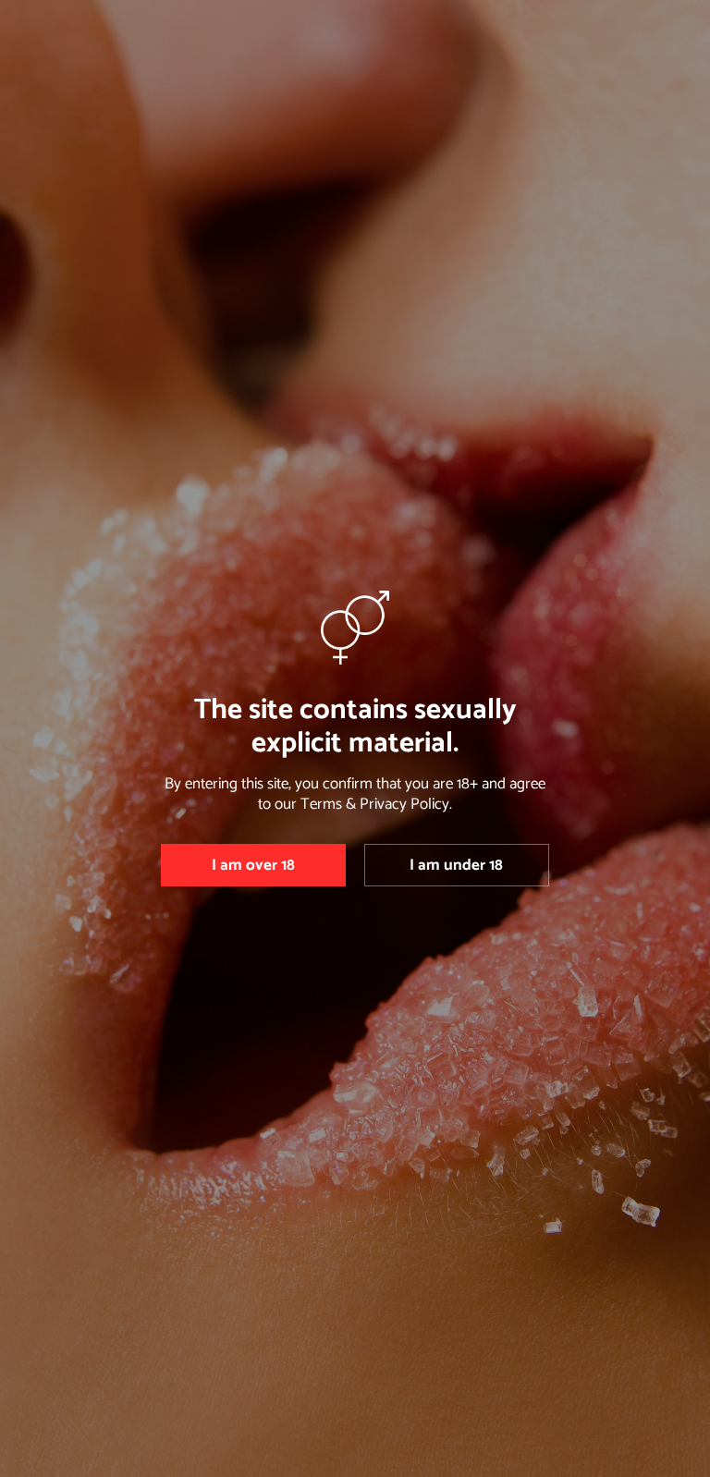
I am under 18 (456, 865)
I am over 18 (253, 865)
